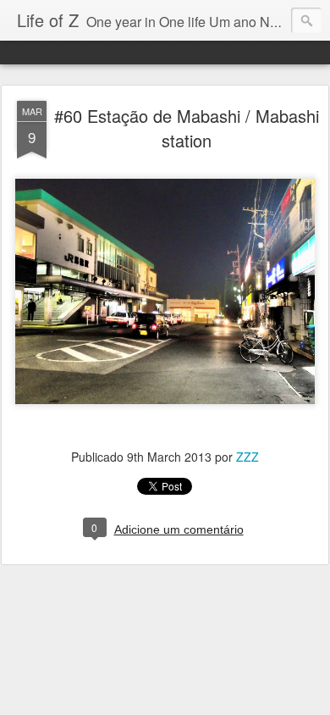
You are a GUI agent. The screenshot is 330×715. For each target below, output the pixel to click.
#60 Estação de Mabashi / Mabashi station (186, 127)
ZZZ (247, 456)
